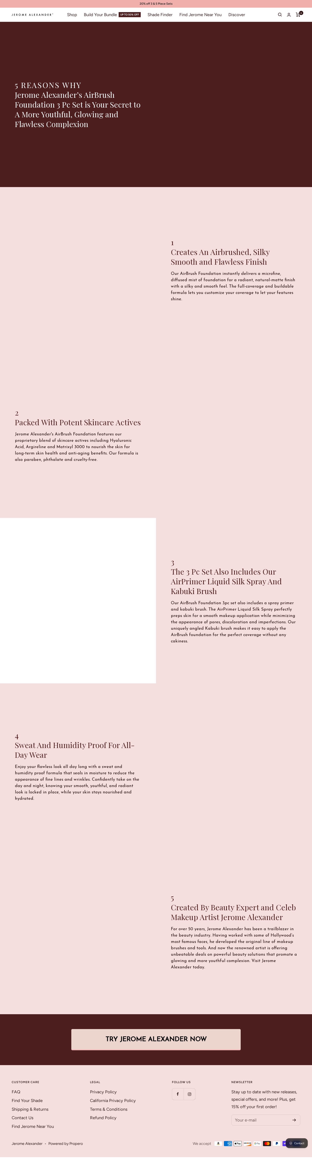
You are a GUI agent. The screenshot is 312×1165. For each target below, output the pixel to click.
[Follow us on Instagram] (189, 1094)
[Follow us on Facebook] (178, 1094)
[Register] (294, 1120)
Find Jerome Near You (200, 14)
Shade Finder (160, 14)
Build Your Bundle (100, 14)
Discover (236, 14)
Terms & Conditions (108, 1109)
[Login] (289, 15)
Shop (72, 14)
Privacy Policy (103, 1091)
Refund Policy (103, 1117)
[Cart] (298, 15)
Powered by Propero (65, 1143)
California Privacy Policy (113, 1100)
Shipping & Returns (30, 1109)
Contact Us (22, 1117)
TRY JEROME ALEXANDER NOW (156, 1039)
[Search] (280, 15)
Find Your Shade (27, 1100)
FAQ (16, 1091)
